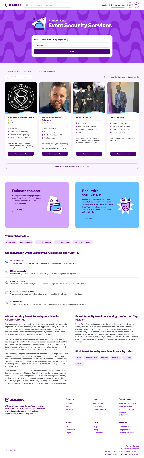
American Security (85, 117)
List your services (118, 5)
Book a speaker (125, 406)
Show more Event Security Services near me (72, 166)
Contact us (70, 430)
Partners (69, 409)
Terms (128, 446)
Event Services (28, 71)
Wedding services (126, 433)
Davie (79, 358)
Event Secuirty (117, 117)
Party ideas (97, 406)
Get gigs (95, 427)
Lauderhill (127, 358)
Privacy (136, 446)
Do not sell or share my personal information (122, 451)
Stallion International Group (21, 117)
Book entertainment (127, 403)
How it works (97, 403)
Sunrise (79, 364)
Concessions (11, 242)
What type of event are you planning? (51, 39)
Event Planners (26, 242)
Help (68, 427)
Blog (67, 406)
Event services (125, 427)
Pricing (95, 430)
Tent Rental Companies (82, 242)
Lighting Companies (43, 242)
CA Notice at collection (130, 449)
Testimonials (97, 433)
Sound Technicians (62, 242)
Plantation (116, 358)
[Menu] (136, 5)
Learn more (88, 218)
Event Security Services (46, 71)
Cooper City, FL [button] (58, 20)
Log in (104, 5)
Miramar (104, 358)
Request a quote (99, 409)
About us (69, 403)
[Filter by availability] (21, 77)
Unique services (125, 430)
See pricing (17, 209)
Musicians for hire (126, 409)
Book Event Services (12, 71)
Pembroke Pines (91, 358)
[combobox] (48, 5)
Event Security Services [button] (80, 25)
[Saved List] (130, 5)
